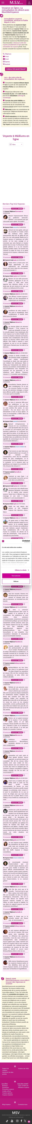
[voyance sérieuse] (16, 1112)
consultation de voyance (10, 47)
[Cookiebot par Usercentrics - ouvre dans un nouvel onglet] (22, 541)
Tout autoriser (16, 575)
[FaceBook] (21, 1121)
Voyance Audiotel (12, 472)
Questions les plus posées (7, 1073)
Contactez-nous (22, 1104)
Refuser (16, 581)
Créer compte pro (23, 1085)
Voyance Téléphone (12, 211)
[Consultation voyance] (16, 2)
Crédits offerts (6, 1091)
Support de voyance (5, 1069)
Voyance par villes (23, 1068)
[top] (29, 1122)
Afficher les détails (21, 570)
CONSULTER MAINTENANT (16, 69)
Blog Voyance (6, 1104)
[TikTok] (7, 1121)
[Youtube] (12, 1121)
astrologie (21, 95)
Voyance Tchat (11, 227)
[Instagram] (17, 1121)
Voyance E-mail (10, 260)
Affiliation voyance (23, 1087)
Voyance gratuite (7, 1093)
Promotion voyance (8, 1089)
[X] (24, 1121)
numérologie (7, 97)
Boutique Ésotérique (5, 1086)
